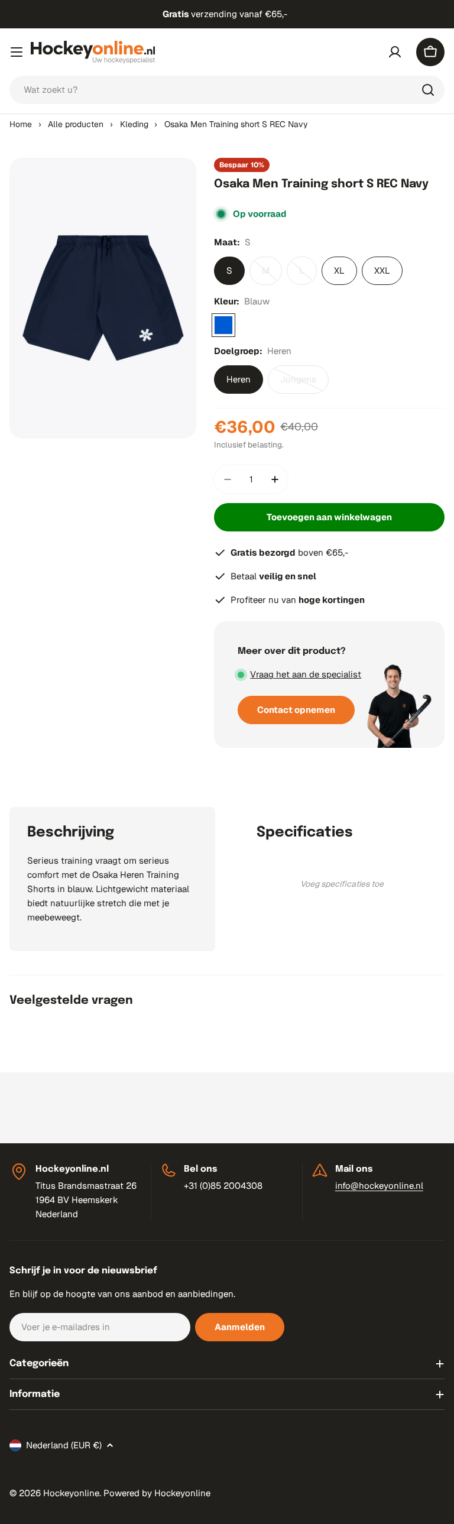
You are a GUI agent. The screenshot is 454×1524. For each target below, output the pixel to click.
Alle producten (75, 124)
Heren (238, 379)
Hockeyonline (71, 1493)
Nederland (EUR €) (64, 1445)
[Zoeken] (428, 90)
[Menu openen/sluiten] (16, 52)
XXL (382, 270)
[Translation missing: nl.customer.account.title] (395, 52)
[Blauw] (223, 325)
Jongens (304, 384)
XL (339, 270)
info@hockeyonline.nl (379, 1185)
